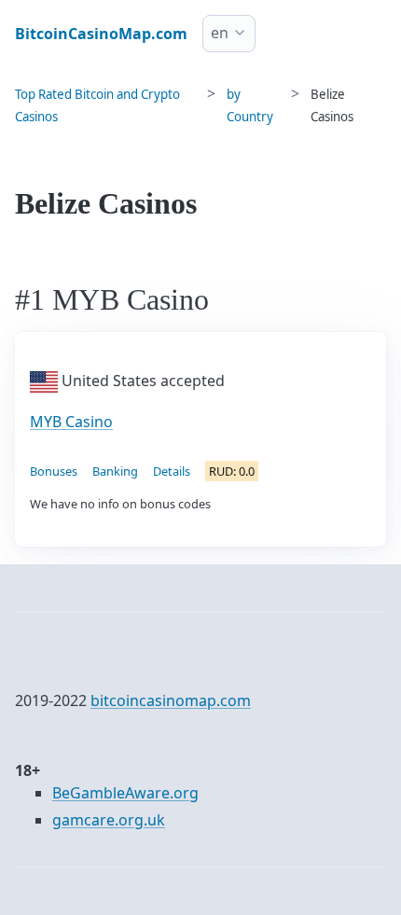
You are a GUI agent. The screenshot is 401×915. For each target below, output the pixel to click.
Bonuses (53, 471)
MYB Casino (71, 421)
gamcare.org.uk (108, 820)
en (219, 32)
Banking (115, 471)
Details (171, 471)
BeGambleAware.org (125, 793)
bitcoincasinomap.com (170, 700)
